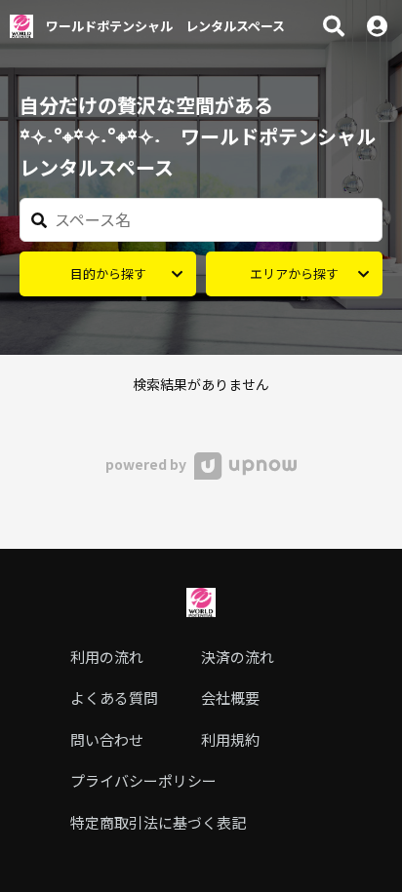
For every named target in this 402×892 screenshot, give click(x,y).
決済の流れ (237, 656)
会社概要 (230, 697)
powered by (147, 464)
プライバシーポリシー (143, 780)
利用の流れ (106, 656)
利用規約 (230, 739)
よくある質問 (114, 697)
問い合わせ (106, 739)
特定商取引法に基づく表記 (158, 822)
